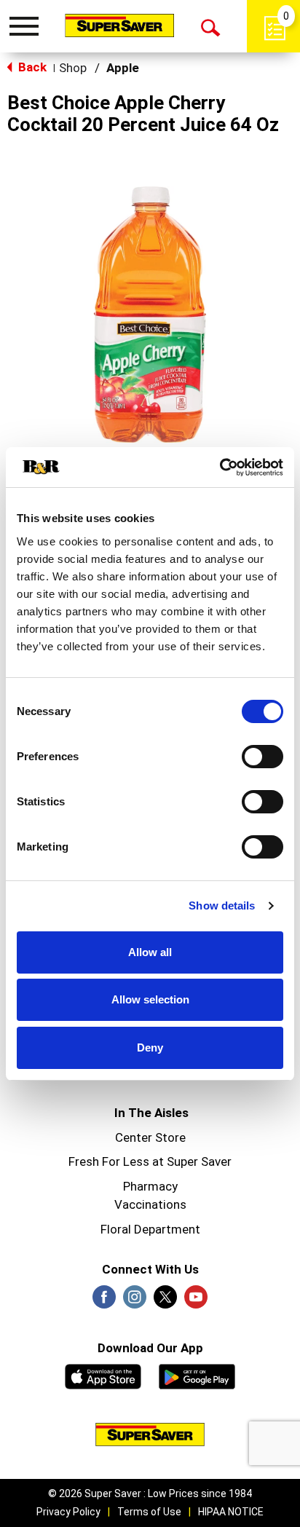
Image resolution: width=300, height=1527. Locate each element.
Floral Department (150, 1229)
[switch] (262, 756)
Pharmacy (150, 1186)
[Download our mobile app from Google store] (197, 1375)
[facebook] (104, 1301)
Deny (150, 1047)
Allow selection (150, 999)
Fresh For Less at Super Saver (150, 1161)
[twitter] (165, 1301)
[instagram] (134, 1301)
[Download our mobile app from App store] (103, 1375)
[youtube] (196, 1301)
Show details (222, 905)
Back (31, 67)
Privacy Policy (68, 1512)
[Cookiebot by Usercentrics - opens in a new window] (219, 467)
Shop (73, 67)
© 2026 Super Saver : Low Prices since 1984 (150, 1493)
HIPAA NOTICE (231, 1512)
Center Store (150, 1137)
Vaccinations (150, 1204)
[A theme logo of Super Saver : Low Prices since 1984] (119, 25)
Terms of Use (149, 1512)
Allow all (150, 952)
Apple (122, 67)
